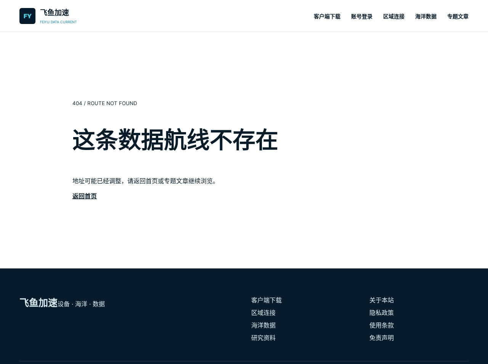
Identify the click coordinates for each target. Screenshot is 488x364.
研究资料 (263, 338)
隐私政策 (381, 312)
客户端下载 (327, 16)
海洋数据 (426, 16)
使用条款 (381, 325)
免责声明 (381, 338)
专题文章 (458, 16)
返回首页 (84, 196)
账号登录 (361, 16)
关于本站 (381, 300)
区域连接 (394, 16)
